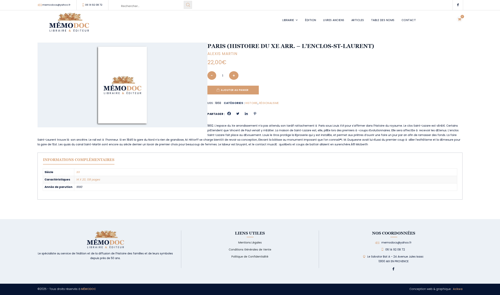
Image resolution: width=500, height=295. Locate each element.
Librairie (288, 20)
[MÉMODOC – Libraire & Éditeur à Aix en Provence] (69, 24)
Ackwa (457, 289)
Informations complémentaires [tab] (78, 160)
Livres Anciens (333, 20)
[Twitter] (237, 113)
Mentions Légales (250, 242)
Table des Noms (383, 20)
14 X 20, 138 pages (88, 179)
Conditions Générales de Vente (250, 249)
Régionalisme (269, 103)
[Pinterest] (255, 113)
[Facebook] (229, 113)
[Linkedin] (246, 113)
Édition (310, 20)
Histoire (251, 103)
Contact (409, 20)
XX (78, 172)
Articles (357, 20)
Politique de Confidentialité (249, 257)
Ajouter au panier (235, 90)
